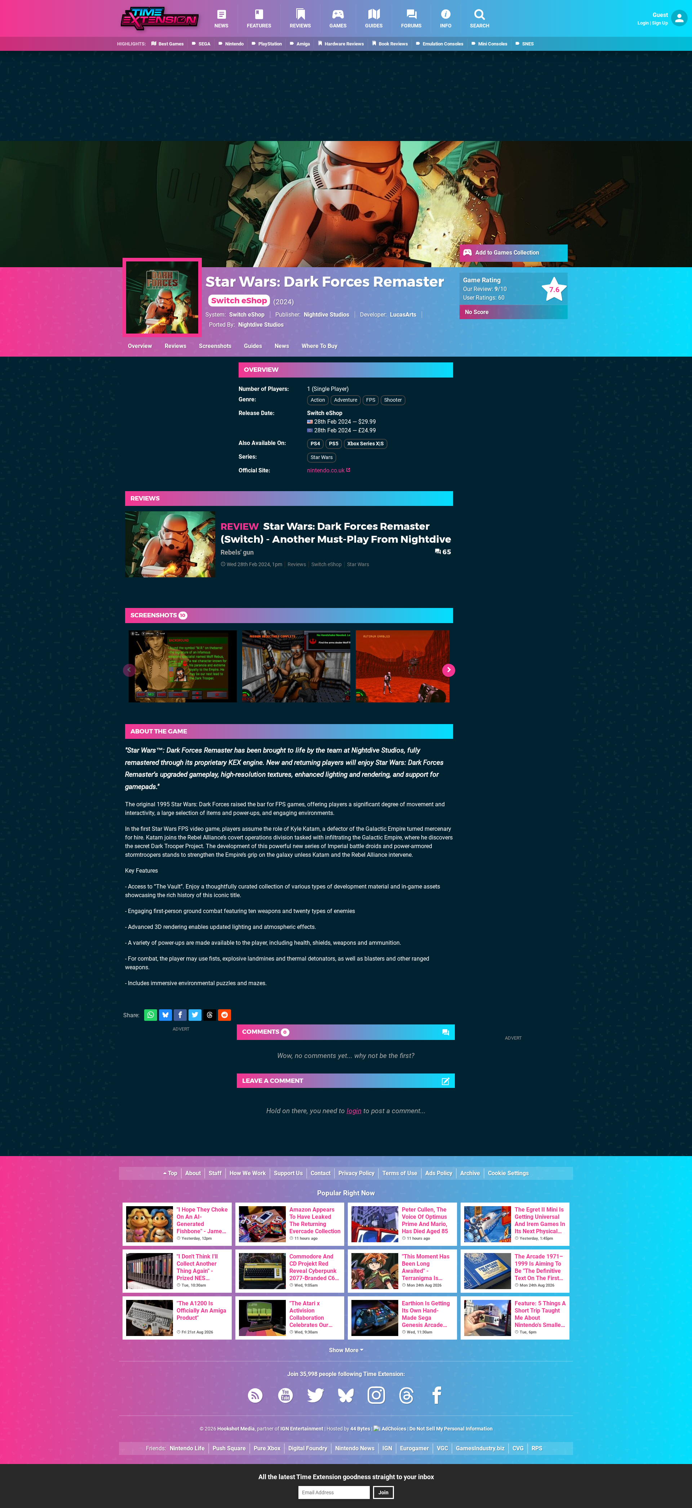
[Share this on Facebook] (180, 1015)
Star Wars (322, 457)
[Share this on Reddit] (224, 1015)
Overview (140, 346)
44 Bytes (360, 1429)
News (282, 346)
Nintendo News (354, 1448)
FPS (370, 400)
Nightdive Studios (326, 314)
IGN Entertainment (301, 1429)
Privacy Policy (356, 1173)
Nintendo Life (187, 1448)
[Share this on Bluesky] (165, 1015)
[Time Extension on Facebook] (436, 1396)
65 (446, 552)
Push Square (229, 1448)
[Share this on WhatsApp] (150, 1015)
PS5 (333, 444)
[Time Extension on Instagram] (376, 1396)
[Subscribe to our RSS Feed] (255, 1396)
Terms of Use (399, 1173)
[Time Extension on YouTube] (285, 1396)
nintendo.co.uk (326, 470)
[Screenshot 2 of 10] (296, 666)
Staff (215, 1173)
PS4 (315, 444)
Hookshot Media (236, 1429)
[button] (448, 670)
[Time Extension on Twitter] (315, 1396)
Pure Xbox (267, 1448)
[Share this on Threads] (209, 1015)
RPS (537, 1448)
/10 (500, 289)
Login (643, 23)
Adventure (345, 400)
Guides (253, 346)
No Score (477, 312)
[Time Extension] (160, 18)
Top (172, 1173)
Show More (344, 1350)
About (193, 1173)
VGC (442, 1448)
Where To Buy (319, 346)
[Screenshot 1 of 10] (183, 666)
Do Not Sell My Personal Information (451, 1429)
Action (318, 400)
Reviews (175, 346)
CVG (518, 1448)
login (354, 1111)
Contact (321, 1173)
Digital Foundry (307, 1448)
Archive (470, 1173)
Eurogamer (414, 1448)
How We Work (248, 1173)
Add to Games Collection (506, 252)
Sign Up (660, 23)
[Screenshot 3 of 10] (410, 666)
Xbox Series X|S (365, 444)
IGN (387, 1448)
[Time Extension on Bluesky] (346, 1396)
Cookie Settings (508, 1173)
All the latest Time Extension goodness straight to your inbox (346, 1477)
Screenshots (215, 346)
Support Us (288, 1173)
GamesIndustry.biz (480, 1448)
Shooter (393, 400)
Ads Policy (438, 1173)
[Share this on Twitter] (194, 1015)
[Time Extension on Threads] (406, 1396)
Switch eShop (247, 314)
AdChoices (393, 1429)
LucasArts (403, 314)
